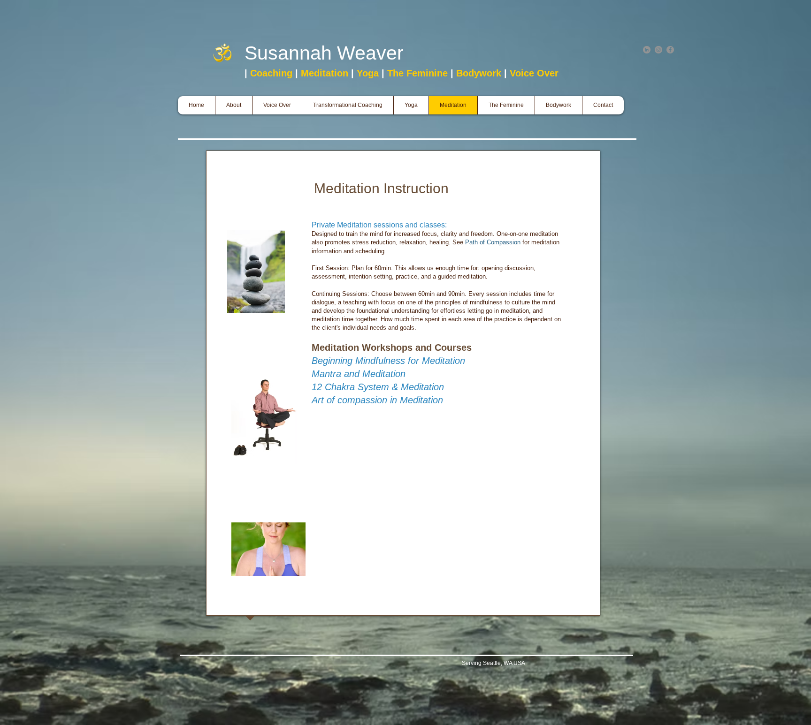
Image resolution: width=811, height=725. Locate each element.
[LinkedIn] (646, 49)
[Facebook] (670, 49)
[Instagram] (658, 49)
